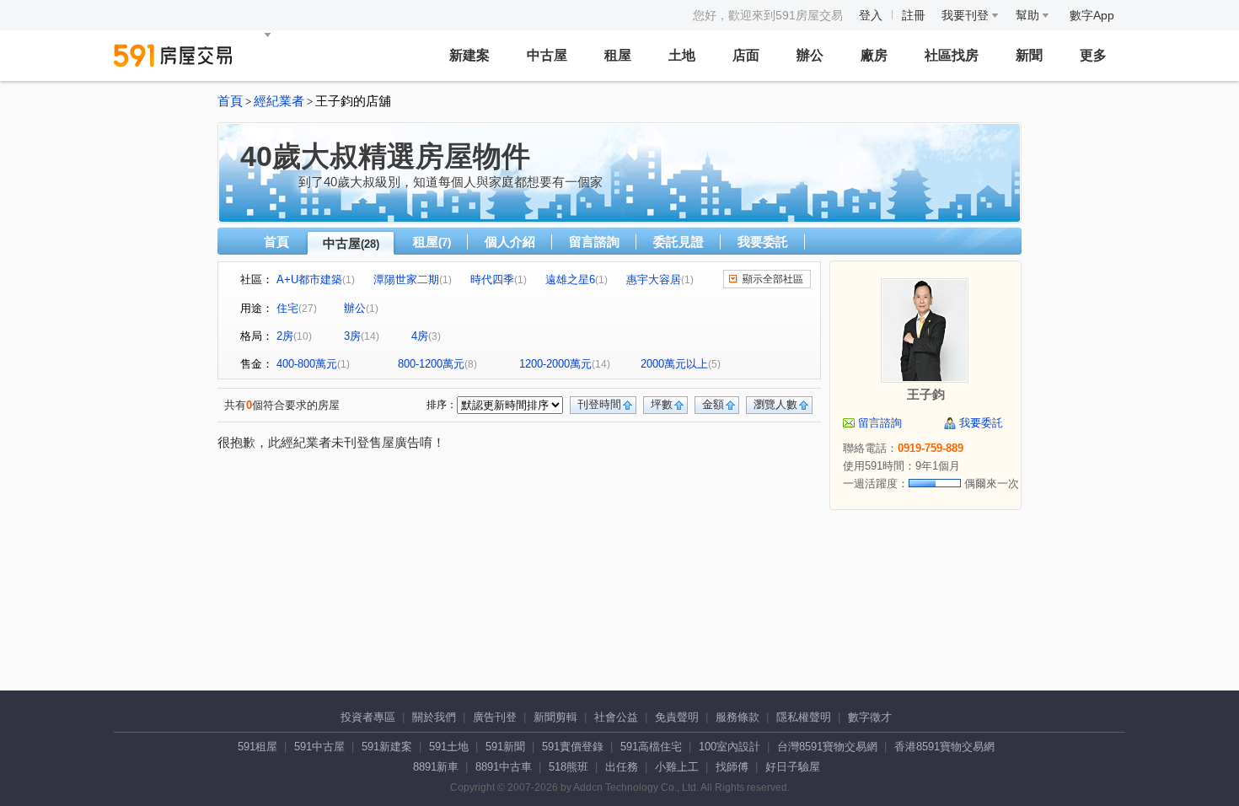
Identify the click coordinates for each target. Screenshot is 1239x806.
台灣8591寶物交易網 (827, 746)
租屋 (617, 55)
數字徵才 (870, 717)
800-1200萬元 (431, 363)
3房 (352, 336)
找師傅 (732, 766)
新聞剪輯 (555, 717)
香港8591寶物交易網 (944, 746)
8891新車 (436, 766)
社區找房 (952, 55)
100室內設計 (729, 746)
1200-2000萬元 (555, 363)
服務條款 (737, 717)
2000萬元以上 (674, 363)
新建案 (469, 55)
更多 (1093, 55)
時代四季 (492, 279)
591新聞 (505, 746)
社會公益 (616, 717)
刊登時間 (599, 404)
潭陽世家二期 (406, 279)
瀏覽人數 (775, 404)
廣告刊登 (495, 717)
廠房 (874, 55)
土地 (681, 55)
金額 (713, 404)
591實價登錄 (572, 746)
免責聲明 (677, 717)
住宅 (287, 308)
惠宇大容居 (653, 279)
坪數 (662, 404)
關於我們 (434, 717)
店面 (745, 55)
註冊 (913, 15)
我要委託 (763, 241)
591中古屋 (319, 746)
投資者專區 (368, 717)
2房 (284, 336)
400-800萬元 (306, 363)
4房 (419, 336)
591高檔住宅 (651, 746)
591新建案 (387, 746)
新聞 (1029, 55)
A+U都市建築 (309, 279)
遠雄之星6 (570, 279)
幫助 (1029, 15)
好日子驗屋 (792, 766)
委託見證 (678, 241)
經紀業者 (279, 101)
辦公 (809, 55)
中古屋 (547, 55)
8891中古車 (503, 766)
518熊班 (568, 766)
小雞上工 (677, 766)
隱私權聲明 (803, 717)
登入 (870, 15)
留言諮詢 (594, 241)
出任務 (621, 766)
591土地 (449, 746)
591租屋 (257, 746)
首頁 (230, 101)
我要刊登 (966, 15)
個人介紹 (510, 241)
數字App (1092, 15)
